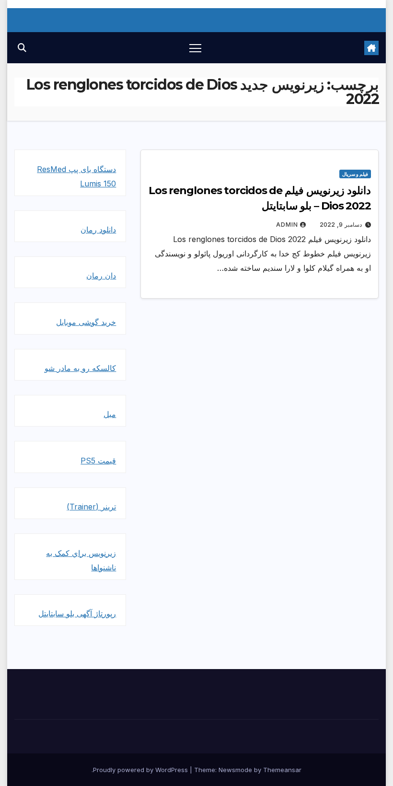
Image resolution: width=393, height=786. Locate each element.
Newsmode (235, 770)
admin (287, 224)
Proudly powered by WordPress (141, 770)
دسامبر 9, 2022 (341, 224)
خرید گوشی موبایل (86, 322)
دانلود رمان (98, 229)
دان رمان (101, 275)
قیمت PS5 (98, 460)
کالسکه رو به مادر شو (80, 368)
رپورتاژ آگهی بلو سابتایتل (77, 613)
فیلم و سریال (355, 174)
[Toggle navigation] (195, 47)
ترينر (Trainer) (91, 506)
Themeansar (282, 770)
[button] (22, 48)
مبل (110, 414)
